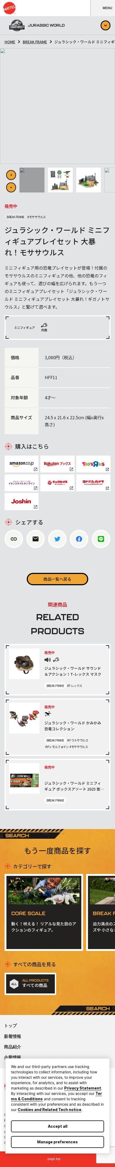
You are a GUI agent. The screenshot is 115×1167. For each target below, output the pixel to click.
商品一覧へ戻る (57, 579)
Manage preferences (57, 1142)
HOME (10, 41)
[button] (102, 8)
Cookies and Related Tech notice (49, 1109)
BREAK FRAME (35, 41)
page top (54, 1159)
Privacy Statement (82, 1088)
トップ (10, 1025)
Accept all (57, 1126)
